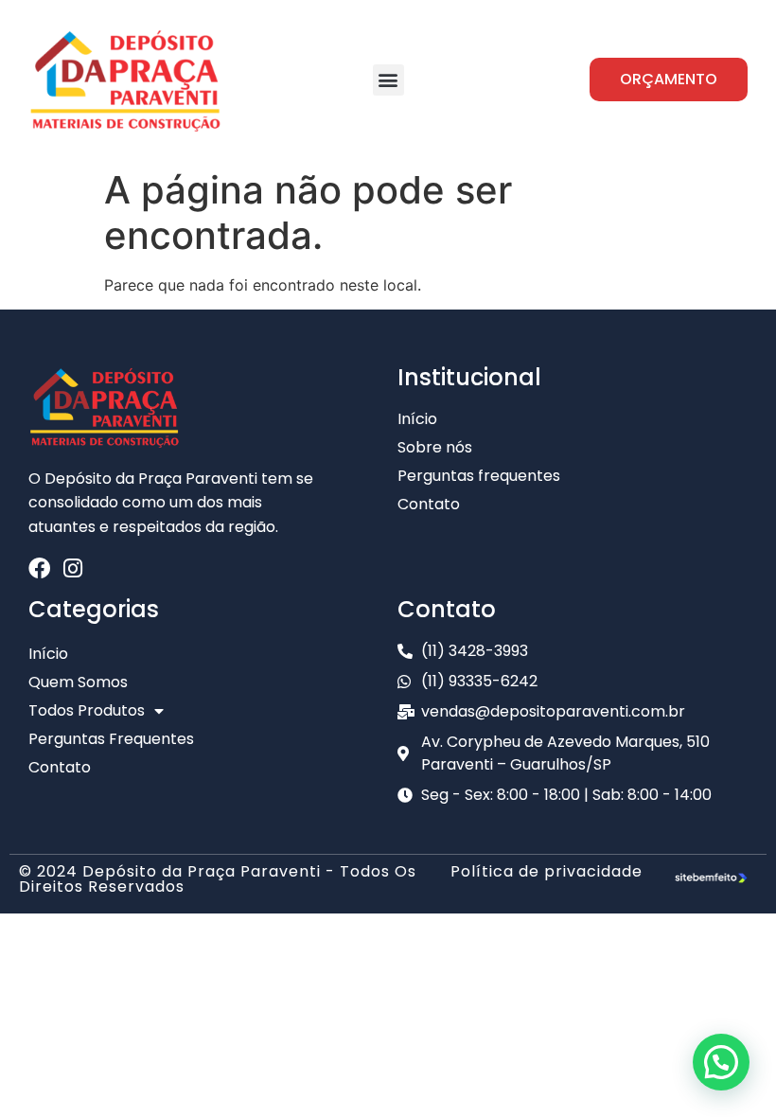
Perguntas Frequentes (111, 739)
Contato (59, 767)
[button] (388, 80)
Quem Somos (78, 682)
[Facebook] (39, 568)
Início (48, 654)
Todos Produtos (86, 710)
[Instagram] (72, 568)
